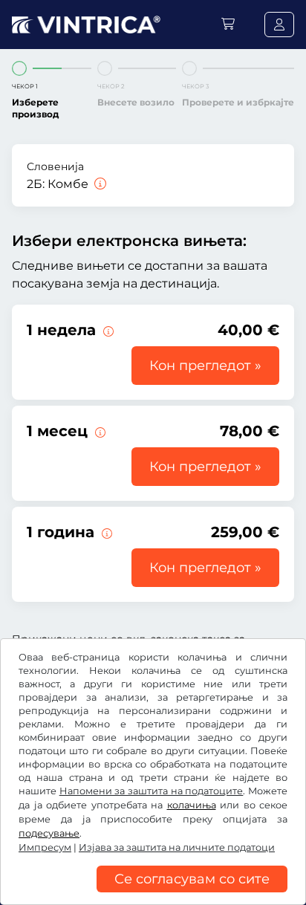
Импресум (45, 847)
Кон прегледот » (205, 365)
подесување (49, 833)
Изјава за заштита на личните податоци (177, 847)
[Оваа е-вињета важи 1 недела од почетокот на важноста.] (107, 329)
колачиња (191, 805)
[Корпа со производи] (228, 24)
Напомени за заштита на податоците (151, 791)
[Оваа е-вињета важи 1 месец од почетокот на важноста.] (98, 431)
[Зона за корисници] (279, 24)
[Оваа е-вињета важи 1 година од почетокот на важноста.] (105, 532)
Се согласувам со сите (192, 879)
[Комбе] (98, 184)
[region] (153, 894)
